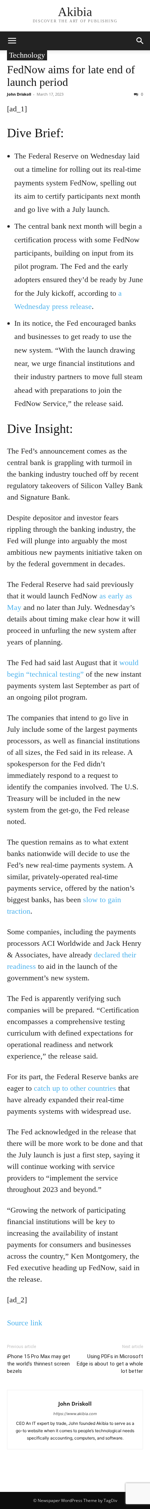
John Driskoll (19, 94)
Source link (24, 1322)
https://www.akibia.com (75, 1413)
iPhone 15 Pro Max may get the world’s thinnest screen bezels (38, 1363)
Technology (27, 55)
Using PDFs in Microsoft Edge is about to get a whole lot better (110, 1363)
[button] (12, 40)
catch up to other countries (75, 1088)
